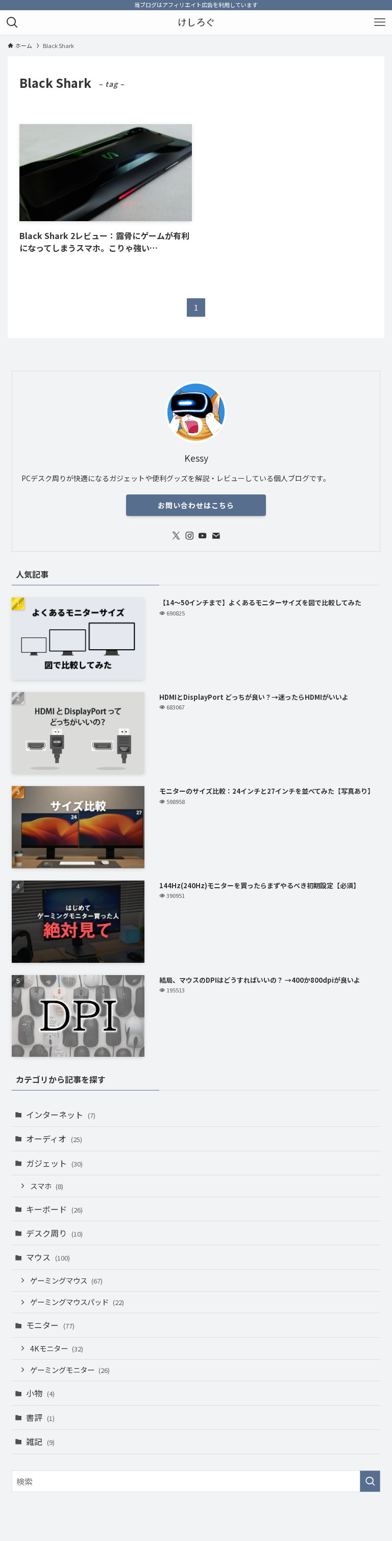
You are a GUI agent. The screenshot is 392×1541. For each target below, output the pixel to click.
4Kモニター (56, 1348)
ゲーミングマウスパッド (77, 1301)
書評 (40, 1417)
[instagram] (189, 536)
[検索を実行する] (370, 1481)
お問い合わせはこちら (196, 505)
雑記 (40, 1441)
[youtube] (203, 536)
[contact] (216, 536)
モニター (50, 1325)
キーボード (54, 1209)
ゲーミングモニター (70, 1369)
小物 (40, 1393)
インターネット (60, 1114)
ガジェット (54, 1163)
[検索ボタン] (12, 22)
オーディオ (54, 1138)
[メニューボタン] (380, 22)
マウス (48, 1257)
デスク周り (54, 1233)
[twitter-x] (176, 536)
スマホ (46, 1185)
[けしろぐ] (196, 22)
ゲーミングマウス (66, 1280)
